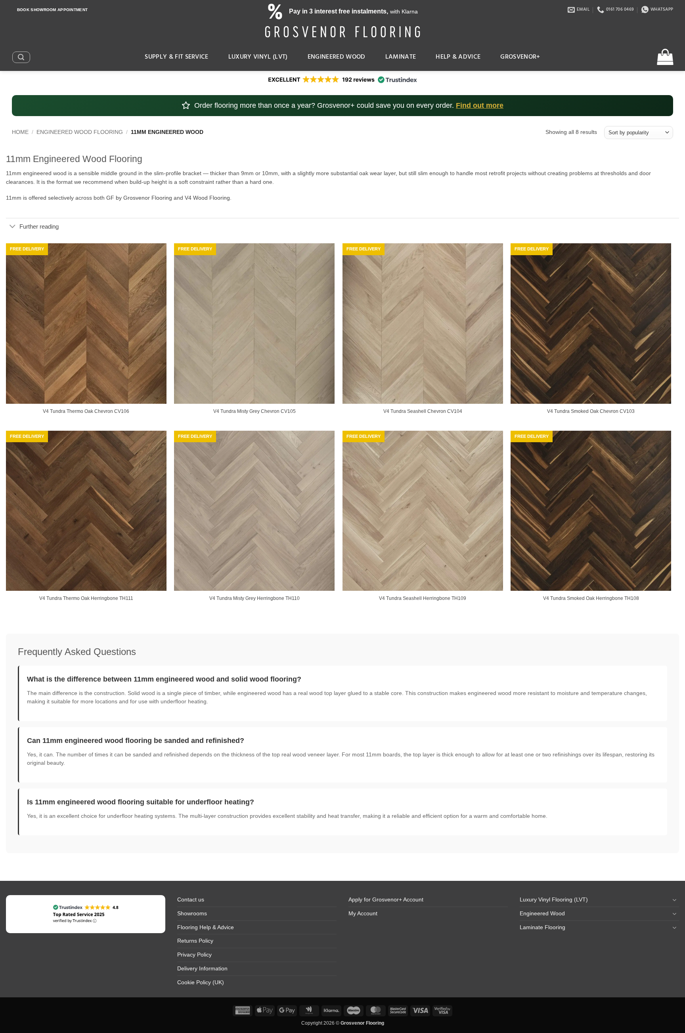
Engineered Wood (336, 57)
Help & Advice (458, 57)
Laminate (400, 57)
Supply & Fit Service (177, 57)
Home (20, 132)
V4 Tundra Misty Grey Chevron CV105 (254, 411)
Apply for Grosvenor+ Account (385, 900)
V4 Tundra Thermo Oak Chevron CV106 (86, 411)
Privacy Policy (194, 955)
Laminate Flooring (542, 927)
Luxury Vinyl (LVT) (258, 57)
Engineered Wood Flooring (79, 132)
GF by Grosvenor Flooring (139, 198)
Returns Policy (195, 941)
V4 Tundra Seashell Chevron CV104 (422, 411)
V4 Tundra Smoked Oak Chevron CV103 (591, 411)
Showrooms (192, 914)
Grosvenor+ (520, 57)
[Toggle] (12, 227)
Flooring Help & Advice (205, 927)
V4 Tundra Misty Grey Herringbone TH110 (254, 598)
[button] (21, 57)
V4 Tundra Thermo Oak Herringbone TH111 (86, 598)
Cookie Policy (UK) (200, 982)
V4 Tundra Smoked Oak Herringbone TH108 (591, 598)
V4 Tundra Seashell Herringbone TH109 (422, 598)
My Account (362, 914)
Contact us (190, 900)
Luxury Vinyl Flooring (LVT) (554, 900)
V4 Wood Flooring (207, 198)
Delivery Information (202, 969)
